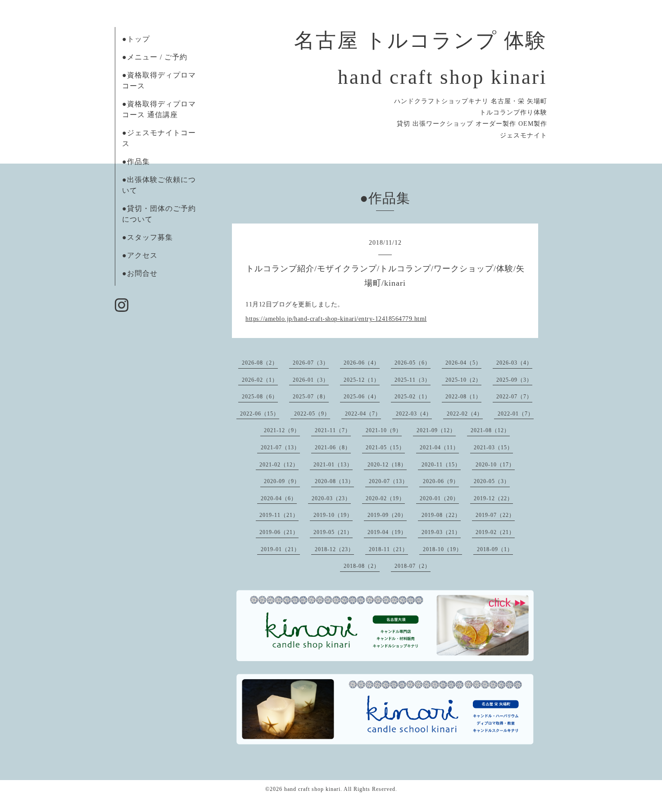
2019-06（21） (279, 532)
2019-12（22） (493, 498)
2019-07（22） (495, 515)
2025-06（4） (362, 396)
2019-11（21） (279, 515)
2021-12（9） (282, 430)
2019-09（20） (387, 515)
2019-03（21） (441, 532)
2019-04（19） (387, 532)
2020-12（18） (387, 464)
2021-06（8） (333, 447)
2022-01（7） (516, 414)
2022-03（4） (414, 414)
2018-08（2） (362, 566)
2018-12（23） (334, 549)
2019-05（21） (333, 532)
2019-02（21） (495, 532)
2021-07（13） (280, 447)
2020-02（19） (385, 498)
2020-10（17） (495, 464)
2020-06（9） (441, 481)
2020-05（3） (492, 481)
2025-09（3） (514, 380)
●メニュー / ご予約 (154, 57)
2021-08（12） (490, 430)
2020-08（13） (334, 481)
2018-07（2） (412, 566)
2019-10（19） (333, 515)
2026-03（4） (514, 363)
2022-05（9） (312, 414)
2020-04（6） (279, 498)
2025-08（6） (260, 396)
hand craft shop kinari (312, 789)
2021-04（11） (439, 447)
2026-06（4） (362, 363)
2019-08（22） (441, 515)
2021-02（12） (279, 464)
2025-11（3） (412, 380)
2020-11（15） (441, 464)
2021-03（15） (493, 447)
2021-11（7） (333, 430)
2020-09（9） (282, 481)
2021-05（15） (385, 447)
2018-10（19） (442, 549)
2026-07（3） (311, 363)
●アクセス (140, 255)
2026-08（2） (260, 363)
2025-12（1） (362, 380)
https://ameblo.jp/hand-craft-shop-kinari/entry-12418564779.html (336, 318)
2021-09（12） (436, 430)
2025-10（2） (463, 380)
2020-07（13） (388, 481)
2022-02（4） (465, 414)
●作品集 (136, 161)
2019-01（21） (280, 549)
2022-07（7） (514, 396)
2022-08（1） (463, 396)
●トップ (136, 39)
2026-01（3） (311, 380)
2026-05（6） (412, 363)
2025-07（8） (311, 396)
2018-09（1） (495, 549)
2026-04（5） (463, 363)
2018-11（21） (388, 549)
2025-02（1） (412, 396)
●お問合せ (140, 273)
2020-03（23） (331, 498)
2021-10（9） (384, 430)
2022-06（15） (259, 414)
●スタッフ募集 (147, 237)
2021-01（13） (333, 464)
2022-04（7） (363, 414)
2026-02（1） (260, 380)
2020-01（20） (439, 498)
